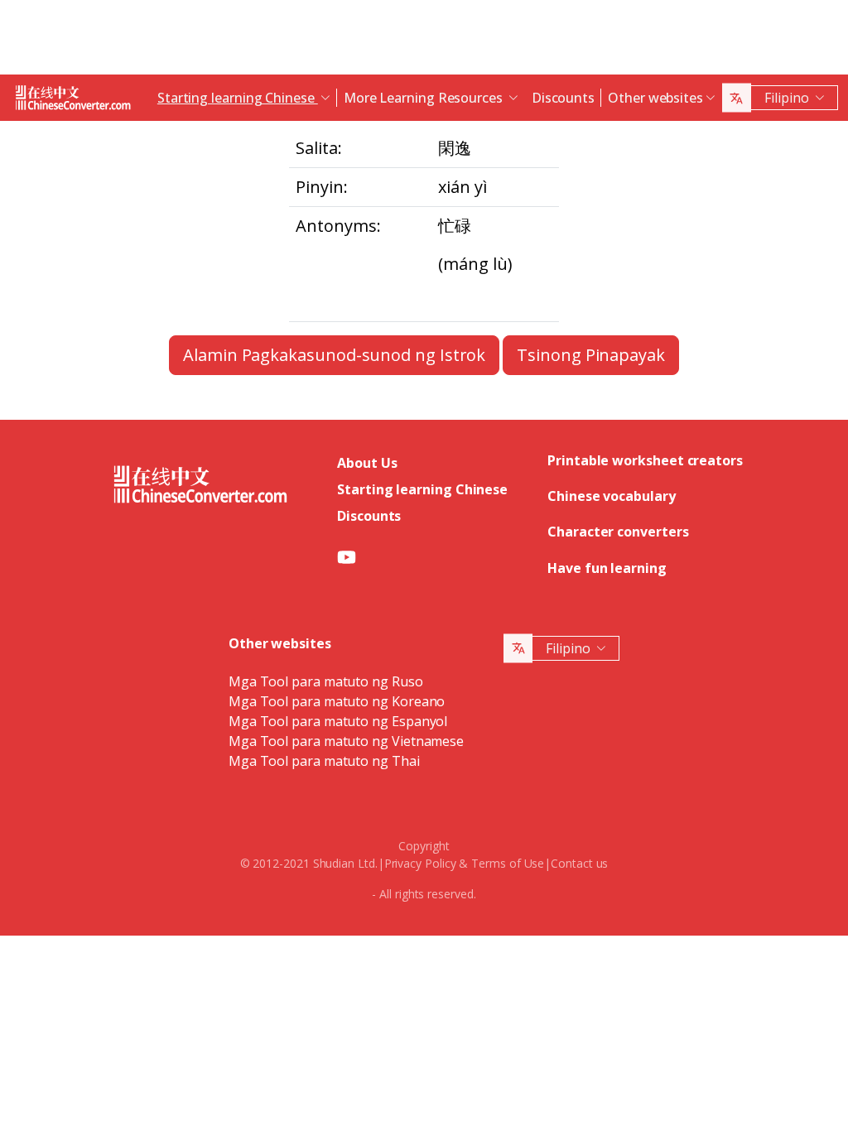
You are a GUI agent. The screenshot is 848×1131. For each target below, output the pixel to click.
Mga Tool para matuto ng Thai (324, 761)
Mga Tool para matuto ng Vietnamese (346, 741)
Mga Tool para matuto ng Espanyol (338, 721)
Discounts (563, 98)
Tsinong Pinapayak (591, 355)
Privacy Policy (420, 863)
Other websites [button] (655, 98)
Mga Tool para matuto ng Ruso (326, 681)
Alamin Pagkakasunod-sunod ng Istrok (334, 355)
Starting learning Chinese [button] (237, 98)
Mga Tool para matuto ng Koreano (337, 701)
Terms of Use (507, 863)
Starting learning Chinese (422, 489)
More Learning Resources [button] (425, 98)
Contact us (579, 863)
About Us (367, 463)
